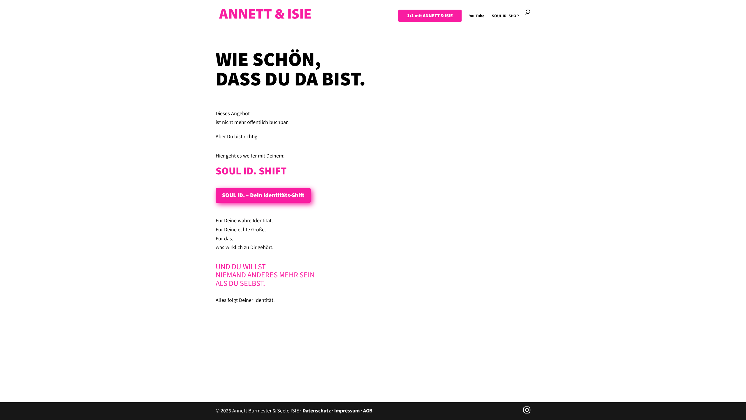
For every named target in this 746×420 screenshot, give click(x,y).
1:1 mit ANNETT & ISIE (430, 16)
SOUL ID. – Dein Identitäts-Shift (263, 195)
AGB (367, 410)
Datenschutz (316, 410)
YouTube (476, 16)
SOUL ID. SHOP (505, 16)
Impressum (347, 410)
